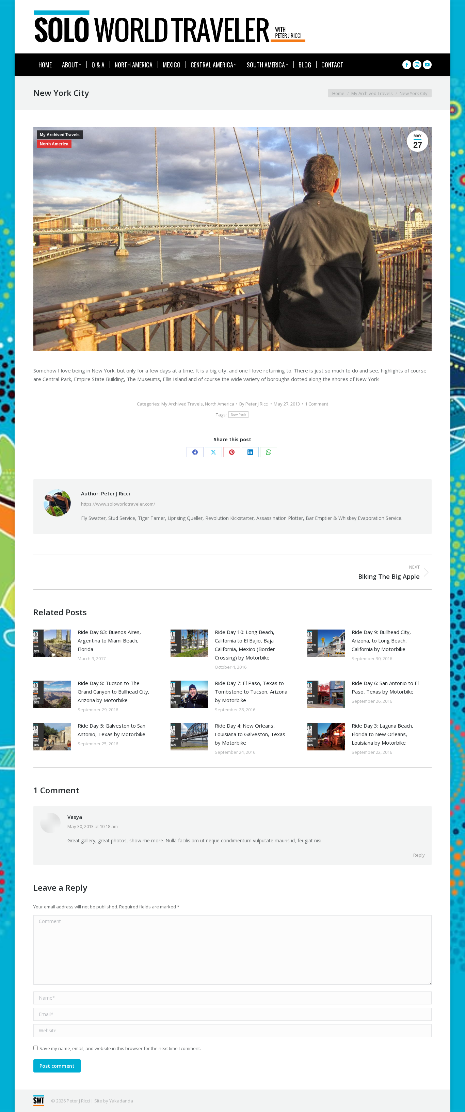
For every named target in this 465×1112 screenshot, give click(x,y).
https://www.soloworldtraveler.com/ (118, 504)
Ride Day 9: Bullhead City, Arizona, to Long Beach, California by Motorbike (381, 640)
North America (54, 144)
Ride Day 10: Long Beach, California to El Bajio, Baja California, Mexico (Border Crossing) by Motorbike (245, 645)
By (254, 404)
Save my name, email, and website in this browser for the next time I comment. (120, 1048)
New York (238, 414)
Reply (419, 855)
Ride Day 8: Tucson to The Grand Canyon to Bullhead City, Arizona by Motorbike (113, 691)
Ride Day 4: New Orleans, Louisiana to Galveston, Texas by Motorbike (250, 734)
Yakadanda (121, 1101)
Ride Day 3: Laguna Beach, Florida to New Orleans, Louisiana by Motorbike (382, 734)
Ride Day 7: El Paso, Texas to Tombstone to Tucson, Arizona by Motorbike (251, 691)
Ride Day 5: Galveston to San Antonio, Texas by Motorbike (111, 729)
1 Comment (316, 404)
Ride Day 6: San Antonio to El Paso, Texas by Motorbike (385, 687)
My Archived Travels (60, 134)
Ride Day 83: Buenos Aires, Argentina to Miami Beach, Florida (109, 640)
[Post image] (52, 643)
